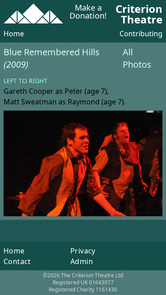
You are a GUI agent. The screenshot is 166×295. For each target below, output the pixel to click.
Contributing (141, 33)
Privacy (83, 251)
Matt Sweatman (30, 102)
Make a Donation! (88, 12)
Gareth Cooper (29, 91)
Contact (17, 261)
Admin (81, 261)
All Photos (137, 58)
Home (14, 33)
